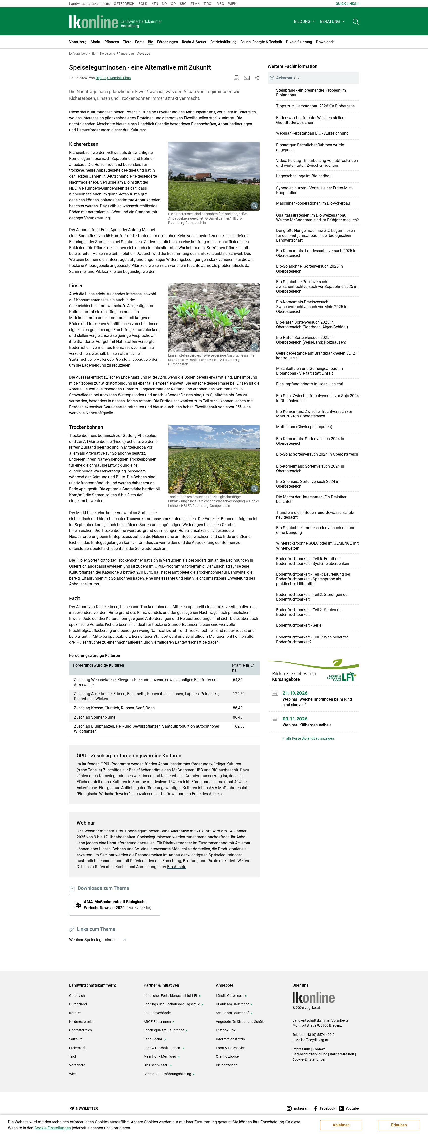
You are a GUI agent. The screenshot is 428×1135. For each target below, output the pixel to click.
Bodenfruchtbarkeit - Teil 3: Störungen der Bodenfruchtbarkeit (312, 597)
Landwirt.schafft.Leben (162, 1048)
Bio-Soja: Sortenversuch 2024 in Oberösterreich (317, 454)
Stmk (195, 4)
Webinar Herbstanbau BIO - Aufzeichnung (312, 133)
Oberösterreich (80, 1030)
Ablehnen (341, 1125)
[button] (305, 21)
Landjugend (153, 1039)
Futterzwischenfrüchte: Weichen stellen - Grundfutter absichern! (311, 120)
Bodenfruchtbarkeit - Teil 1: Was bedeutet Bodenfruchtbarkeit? (312, 639)
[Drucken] (236, 78)
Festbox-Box (225, 1030)
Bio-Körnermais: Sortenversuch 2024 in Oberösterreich (310, 441)
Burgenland (78, 1004)
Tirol (208, 4)
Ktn (154, 4)
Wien (232, 4)
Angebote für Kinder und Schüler (241, 1022)
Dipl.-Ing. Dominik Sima (113, 78)
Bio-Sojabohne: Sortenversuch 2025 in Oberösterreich (309, 268)
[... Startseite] (115, 21)
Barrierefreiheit (342, 1054)
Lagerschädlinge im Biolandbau (304, 176)
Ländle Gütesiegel (229, 995)
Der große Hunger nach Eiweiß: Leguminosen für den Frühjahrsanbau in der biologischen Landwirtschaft (315, 235)
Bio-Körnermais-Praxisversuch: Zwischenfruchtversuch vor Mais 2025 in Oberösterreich (311, 307)
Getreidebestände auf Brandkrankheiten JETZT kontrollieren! (317, 355)
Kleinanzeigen (226, 1065)
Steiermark (77, 1048)
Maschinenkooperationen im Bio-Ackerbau (313, 203)
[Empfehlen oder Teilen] (257, 78)
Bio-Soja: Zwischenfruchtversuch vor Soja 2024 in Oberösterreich (317, 398)
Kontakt (319, 1049)
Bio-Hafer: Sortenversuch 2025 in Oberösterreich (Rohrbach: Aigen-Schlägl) (312, 324)
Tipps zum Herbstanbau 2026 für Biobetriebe (315, 106)
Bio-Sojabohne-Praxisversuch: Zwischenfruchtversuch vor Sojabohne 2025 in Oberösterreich (316, 286)
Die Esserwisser (156, 1065)
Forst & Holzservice (230, 1048)
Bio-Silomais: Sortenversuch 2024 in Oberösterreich (307, 484)
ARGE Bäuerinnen (157, 1022)
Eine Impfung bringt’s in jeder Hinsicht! (309, 384)
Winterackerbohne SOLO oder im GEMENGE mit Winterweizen (317, 545)
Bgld (142, 4)
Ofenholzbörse (227, 1056)
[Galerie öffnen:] (214, 176)
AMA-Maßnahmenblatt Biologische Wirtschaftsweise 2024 (117, 904)
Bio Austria (176, 866)
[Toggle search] (356, 21)
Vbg (220, 4)
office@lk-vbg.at (315, 1040)
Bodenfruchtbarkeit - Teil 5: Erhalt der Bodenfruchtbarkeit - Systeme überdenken (312, 561)
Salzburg (76, 1039)
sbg (183, 4)
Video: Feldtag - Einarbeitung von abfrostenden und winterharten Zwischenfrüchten (317, 162)
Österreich (124, 4)
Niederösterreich (81, 1022)
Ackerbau (288, 78)
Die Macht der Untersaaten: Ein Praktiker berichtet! (311, 499)
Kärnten (75, 1013)
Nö (164, 4)
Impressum (301, 1049)
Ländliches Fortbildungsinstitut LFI (170, 995)
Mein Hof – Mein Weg (160, 1056)
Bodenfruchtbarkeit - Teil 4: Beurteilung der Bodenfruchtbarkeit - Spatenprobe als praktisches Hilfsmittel (313, 579)
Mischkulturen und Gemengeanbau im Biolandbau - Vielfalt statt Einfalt (309, 371)
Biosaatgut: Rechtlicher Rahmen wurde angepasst (310, 147)
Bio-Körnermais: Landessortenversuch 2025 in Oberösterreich (316, 253)
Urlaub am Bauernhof (232, 1004)
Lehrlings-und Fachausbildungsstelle (172, 1004)
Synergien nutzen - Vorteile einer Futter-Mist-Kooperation (314, 190)
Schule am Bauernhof (232, 1013)
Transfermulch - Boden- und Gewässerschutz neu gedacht (315, 515)
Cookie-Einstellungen (309, 1059)
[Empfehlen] (247, 78)
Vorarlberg (77, 1065)
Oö (173, 4)
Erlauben (399, 1125)
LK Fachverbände (157, 1013)
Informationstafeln (230, 1039)
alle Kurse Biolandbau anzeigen (309, 738)
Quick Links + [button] (347, 4)
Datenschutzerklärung (310, 1054)
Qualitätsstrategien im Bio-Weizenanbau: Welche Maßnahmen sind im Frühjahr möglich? (317, 217)
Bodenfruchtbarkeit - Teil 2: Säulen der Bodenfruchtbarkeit (309, 612)
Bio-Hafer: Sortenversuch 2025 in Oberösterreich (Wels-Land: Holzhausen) (311, 340)
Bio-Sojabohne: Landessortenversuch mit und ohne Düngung (315, 530)
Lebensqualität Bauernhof (164, 1030)
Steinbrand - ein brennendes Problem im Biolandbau (311, 92)
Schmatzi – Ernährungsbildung (167, 1074)
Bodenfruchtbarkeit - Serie (298, 625)
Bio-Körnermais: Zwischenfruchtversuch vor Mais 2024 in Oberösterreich (314, 413)
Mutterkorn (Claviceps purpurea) (304, 426)
